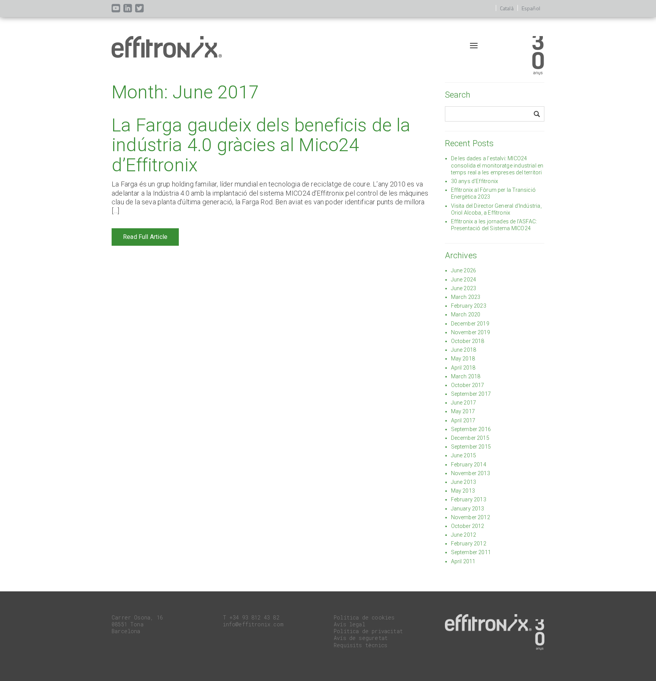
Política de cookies (364, 617)
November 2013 (470, 473)
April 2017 (463, 420)
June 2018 (463, 350)
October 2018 (467, 341)
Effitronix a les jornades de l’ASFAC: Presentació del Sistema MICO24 (494, 224)
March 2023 (466, 297)
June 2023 (463, 288)
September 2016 (471, 429)
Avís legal (349, 624)
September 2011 (471, 552)
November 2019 (470, 332)
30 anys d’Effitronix (474, 181)
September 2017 (471, 394)
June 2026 (463, 270)
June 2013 (463, 482)
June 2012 (463, 535)
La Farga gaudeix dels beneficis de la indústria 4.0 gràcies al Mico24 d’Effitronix (261, 145)
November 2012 (470, 517)
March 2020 (466, 314)
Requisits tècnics (360, 645)
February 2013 (468, 499)
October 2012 (467, 526)
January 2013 (467, 509)
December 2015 (470, 438)
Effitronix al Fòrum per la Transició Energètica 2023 (493, 193)
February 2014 (468, 464)
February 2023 (468, 306)
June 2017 (463, 403)
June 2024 (463, 280)
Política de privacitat (368, 631)
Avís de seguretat (361, 637)
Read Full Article (145, 236)
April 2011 (463, 561)
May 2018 (463, 359)
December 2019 (470, 324)
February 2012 (468, 543)
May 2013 (463, 491)
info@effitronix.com (253, 624)
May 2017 (463, 411)
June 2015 (463, 455)
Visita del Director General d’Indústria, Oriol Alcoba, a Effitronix (496, 209)
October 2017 (467, 385)
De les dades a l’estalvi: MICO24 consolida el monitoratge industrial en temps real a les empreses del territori (497, 165)
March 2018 (466, 376)
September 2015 (471, 447)
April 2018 (463, 368)
